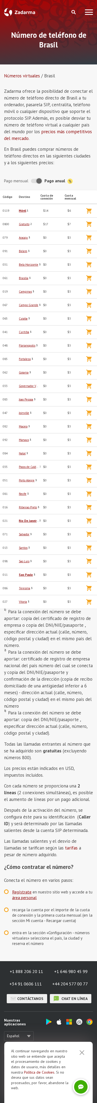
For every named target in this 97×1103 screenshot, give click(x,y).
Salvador (24, 534)
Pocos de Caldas (29, 467)
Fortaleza (25, 359)
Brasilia (23, 278)
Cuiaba (23, 318)
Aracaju (23, 237)
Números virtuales (22, 76)
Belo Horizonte (28, 264)
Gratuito (24, 224)
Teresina (24, 588)
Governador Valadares (32, 386)
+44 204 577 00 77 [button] (70, 983)
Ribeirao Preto (28, 507)
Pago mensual (16, 180)
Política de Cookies (39, 1072)
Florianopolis (27, 345)
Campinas (25, 291)
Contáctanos (30, 998)
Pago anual (55, 180)
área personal (24, 897)
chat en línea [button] (74, 998)
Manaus (24, 440)
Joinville (24, 413)
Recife (22, 494)
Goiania (24, 372)
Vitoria (23, 602)
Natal (22, 453)
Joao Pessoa (26, 399)
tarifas (71, 848)
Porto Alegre (26, 480)
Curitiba (24, 332)
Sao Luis (24, 561)
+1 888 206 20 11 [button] (26, 971)
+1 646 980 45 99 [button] (71, 971)
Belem (23, 251)
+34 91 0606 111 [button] (25, 983)
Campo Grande (28, 305)
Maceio (23, 426)
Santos (23, 548)
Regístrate (22, 892)
